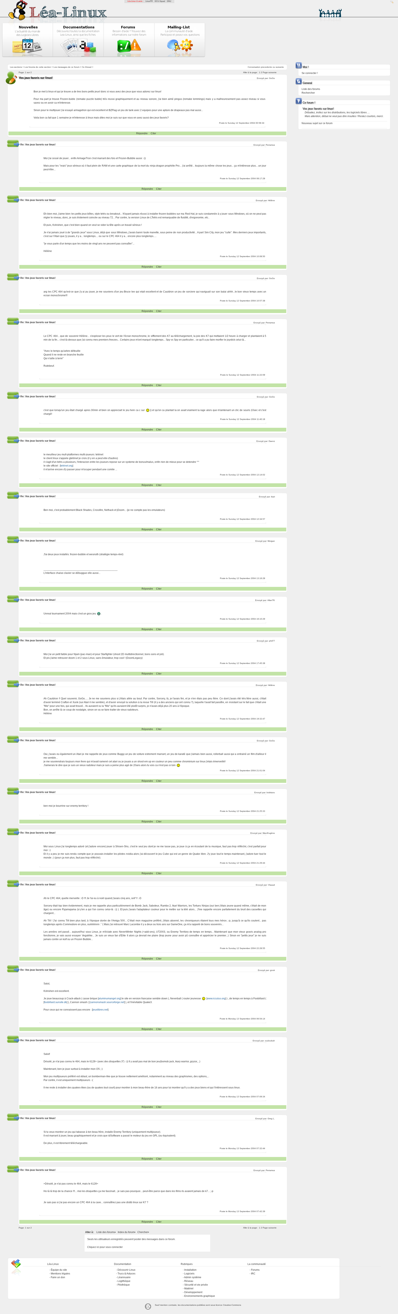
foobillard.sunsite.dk (55, 1002)
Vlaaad (271, 885)
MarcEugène (269, 833)
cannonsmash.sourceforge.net (107, 1002)
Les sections (16, 67)
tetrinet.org (67, 465)
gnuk (272, 970)
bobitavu (271, 792)
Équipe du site (59, 1269)
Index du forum (126, 1232)
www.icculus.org (216, 998)
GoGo (272, 78)
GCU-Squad (160, 1)
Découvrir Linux (126, 1269)
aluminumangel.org (109, 998)
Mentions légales (60, 1273)
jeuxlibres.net (100, 1009)
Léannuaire (124, 1277)
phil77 (272, 641)
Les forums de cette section (37, 67)
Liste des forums (105, 1232)
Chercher (142, 1232)
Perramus (270, 145)
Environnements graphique (199, 1296)
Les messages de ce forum (66, 67)
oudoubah (270, 1041)
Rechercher (308, 92)
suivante (280, 67)
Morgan (271, 541)
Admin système (192, 1277)
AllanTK (271, 600)
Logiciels (189, 1273)
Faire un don (58, 1277)
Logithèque (124, 1281)
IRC (253, 1273)
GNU (169, 1)
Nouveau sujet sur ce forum (317, 123)
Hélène (271, 200)
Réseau (188, 1281)
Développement (193, 1292)
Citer (153, 133)
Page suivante (270, 72)
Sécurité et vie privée (196, 1284)
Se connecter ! (310, 73)
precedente (266, 67)
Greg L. (271, 1118)
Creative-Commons (232, 1305)
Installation (190, 1269)
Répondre (142, 133)
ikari (273, 497)
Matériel (188, 1288)
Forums (255, 1269)
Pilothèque (124, 1284)
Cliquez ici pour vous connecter (105, 1247)
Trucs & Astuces (126, 1273)
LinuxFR (149, 1)
